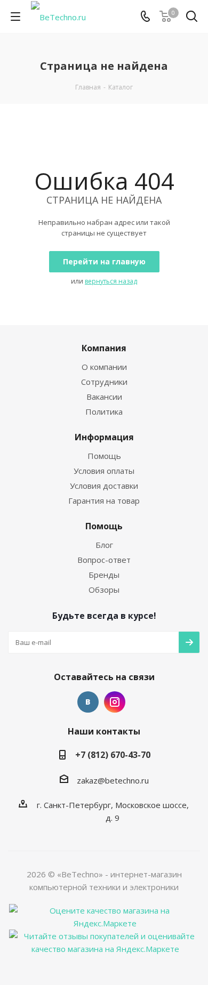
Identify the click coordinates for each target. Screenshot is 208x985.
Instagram (114, 702)
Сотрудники (104, 381)
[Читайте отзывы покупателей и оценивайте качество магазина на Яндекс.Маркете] (105, 941)
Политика (104, 411)
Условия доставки (104, 485)
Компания (104, 348)
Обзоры (104, 589)
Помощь (104, 455)
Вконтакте (88, 702)
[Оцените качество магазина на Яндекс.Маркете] (105, 915)
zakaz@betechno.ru (113, 780)
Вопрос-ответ (104, 559)
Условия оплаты (104, 470)
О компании (104, 366)
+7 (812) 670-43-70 (112, 755)
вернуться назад (111, 281)
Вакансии (104, 396)
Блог (104, 544)
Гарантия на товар (104, 500)
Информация (104, 437)
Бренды (104, 574)
